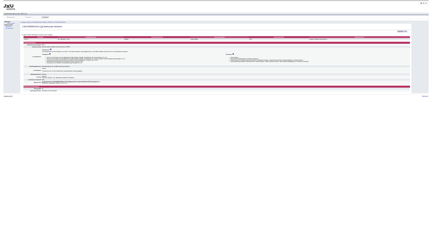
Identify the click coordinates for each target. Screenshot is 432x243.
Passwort (28, 17)
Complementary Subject (39, 22)
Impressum (425, 96)
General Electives (60, 22)
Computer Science (26, 22)
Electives (51, 22)
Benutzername (11, 17)
